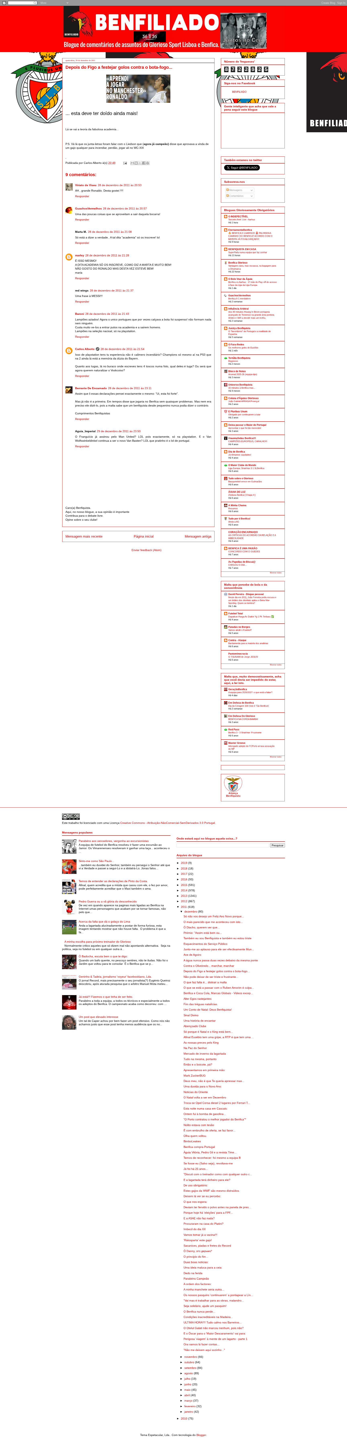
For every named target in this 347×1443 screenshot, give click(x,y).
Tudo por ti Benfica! (239, 518)
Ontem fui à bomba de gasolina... (205, 1114)
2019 (184, 862)
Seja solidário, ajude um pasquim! (205, 1306)
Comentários (236, 196)
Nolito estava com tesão (199, 1125)
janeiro (189, 1411)
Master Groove (236, 743)
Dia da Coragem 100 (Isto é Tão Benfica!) (248, 706)
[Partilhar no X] (140, 163)
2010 (184, 1418)
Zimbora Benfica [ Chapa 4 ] (241, 495)
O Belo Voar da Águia (240, 279)
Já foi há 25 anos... (196, 1168)
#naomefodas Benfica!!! (242, 438)
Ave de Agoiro (192, 954)
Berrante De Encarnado (91, 388)
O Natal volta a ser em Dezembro (205, 1097)
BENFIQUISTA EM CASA (242, 249)
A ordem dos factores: (197, 1284)
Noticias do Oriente (196, 1092)
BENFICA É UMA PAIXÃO (242, 548)
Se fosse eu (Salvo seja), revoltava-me (208, 1163)
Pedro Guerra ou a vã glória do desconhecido (108, 901)
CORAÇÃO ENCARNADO (243, 532)
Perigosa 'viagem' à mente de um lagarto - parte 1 (215, 1338)
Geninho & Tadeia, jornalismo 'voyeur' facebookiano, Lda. (115, 976)
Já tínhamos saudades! (239, 455)
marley (79, 255)
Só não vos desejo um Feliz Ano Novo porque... (214, 916)
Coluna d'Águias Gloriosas (243, 398)
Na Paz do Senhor (195, 1048)
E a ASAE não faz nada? (199, 1218)
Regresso (233, 361)
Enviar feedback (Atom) (146, 550)
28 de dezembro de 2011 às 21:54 (122, 349)
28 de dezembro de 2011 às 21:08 (110, 231)
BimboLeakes (192, 1141)
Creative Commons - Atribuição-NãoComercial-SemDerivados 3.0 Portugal (167, 822)
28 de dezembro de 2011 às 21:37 (112, 290)
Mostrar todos (276, 573)
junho (188, 1384)
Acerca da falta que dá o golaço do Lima (104, 921)
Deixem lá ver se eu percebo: (202, 1196)
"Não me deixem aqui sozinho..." (204, 1350)
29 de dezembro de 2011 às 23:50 (119, 431)
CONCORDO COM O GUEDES (244, 551)
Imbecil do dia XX (195, 1229)
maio (187, 1389)
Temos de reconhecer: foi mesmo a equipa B (212, 1157)
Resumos (233, 508)
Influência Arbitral (238, 308)
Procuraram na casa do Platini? (204, 1223)
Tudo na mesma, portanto (200, 1059)
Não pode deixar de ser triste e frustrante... (211, 976)
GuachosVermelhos (88, 208)
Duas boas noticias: (196, 1262)
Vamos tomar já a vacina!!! (200, 1234)
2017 (184, 873)
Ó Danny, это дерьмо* (198, 1251)
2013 (184, 895)
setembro (190, 1367)
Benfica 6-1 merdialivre (239, 298)
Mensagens (235, 190)
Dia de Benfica (236, 451)
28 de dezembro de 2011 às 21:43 (107, 313)
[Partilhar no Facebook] (144, 163)
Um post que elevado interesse (98, 1016)
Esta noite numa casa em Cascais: (206, 1108)
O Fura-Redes (236, 344)
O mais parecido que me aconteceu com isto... (213, 922)
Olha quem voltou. (195, 1135)
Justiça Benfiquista (239, 328)
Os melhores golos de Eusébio (243, 347)
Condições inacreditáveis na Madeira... (208, 1317)
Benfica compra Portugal (199, 1146)
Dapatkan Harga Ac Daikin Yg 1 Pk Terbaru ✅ (251, 616)
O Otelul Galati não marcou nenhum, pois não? (214, 1328)
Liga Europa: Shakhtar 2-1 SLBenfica (246, 468)
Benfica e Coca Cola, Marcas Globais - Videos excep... (218, 993)
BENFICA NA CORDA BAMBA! (243, 719)
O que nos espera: (195, 1201)
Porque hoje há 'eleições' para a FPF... (208, 1212)
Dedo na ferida (193, 1273)
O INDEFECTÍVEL (238, 216)
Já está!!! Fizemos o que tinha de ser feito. (106, 996)
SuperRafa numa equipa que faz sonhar (247, 252)
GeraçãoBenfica (237, 689)
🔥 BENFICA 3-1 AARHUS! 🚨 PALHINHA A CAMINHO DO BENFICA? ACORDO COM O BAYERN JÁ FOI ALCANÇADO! (250, 236)
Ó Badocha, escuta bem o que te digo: (103, 956)
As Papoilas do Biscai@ (242, 561)
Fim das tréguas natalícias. (201, 1004)
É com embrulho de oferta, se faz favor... (209, 1130)
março (188, 1400)
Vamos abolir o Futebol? (240, 630)
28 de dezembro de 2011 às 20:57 (125, 208)
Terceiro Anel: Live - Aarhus (241, 219)
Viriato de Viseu (86, 185)
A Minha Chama (237, 505)
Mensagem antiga (198, 536)
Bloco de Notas (237, 371)
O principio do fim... (196, 1256)
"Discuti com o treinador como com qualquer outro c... (218, 1174)
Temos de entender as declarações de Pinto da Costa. (113, 881)
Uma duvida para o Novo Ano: (203, 1086)
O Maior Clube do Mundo (242, 465)
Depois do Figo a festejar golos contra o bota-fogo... (217, 971)
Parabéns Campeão (196, 1278)
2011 (184, 906)
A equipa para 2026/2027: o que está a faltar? (250, 692)
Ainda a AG (233, 521)
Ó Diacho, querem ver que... (202, 927)
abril (187, 1395)
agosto (189, 1373)
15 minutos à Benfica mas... (241, 388)
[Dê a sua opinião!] (136, 163)
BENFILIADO (239, 91)
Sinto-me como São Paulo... (96, 861)
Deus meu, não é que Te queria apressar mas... (214, 1081)
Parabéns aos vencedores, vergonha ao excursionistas (114, 841)
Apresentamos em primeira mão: (204, 1070)
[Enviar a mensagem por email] (132, 163)
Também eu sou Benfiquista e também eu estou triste (217, 938)
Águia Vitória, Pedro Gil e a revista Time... (210, 1152)
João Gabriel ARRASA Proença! (243, 401)
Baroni (79, 313)
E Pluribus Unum (237, 411)
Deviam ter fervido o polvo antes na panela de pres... (217, 1207)
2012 (184, 901)
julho (187, 1378)
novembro (191, 1356)
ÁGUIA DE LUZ (236, 492)
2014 (184, 890)
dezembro (191, 911)
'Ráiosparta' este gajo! (198, 1240)
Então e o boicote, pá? (198, 1064)
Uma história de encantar (200, 1020)
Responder (82, 196)
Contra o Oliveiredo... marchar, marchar (209, 965)
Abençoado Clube (195, 1026)
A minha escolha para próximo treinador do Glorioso (97, 941)
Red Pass (233, 729)
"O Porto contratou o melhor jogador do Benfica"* (215, 1119)
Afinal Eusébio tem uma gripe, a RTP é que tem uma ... (219, 1037)
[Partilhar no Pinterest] (148, 163)
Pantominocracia (238, 653)
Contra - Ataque (237, 640)
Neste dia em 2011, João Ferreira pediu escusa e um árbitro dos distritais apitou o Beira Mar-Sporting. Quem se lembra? (252, 600)
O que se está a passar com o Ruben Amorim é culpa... (219, 987)
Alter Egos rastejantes (197, 998)
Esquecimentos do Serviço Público (205, 943)
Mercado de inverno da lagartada (205, 1053)
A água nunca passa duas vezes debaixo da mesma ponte (221, 960)
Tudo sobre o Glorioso (240, 478)
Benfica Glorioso (237, 262)
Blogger (201, 1435)
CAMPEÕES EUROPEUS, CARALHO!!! (247, 441)
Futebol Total (235, 613)
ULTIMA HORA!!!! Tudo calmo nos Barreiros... (213, 1322)
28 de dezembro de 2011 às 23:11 (130, 388)
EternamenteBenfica (240, 230)
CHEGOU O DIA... (237, 565)
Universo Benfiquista (240, 384)
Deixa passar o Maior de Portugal (247, 425)
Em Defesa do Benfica (241, 702)
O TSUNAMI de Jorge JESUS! (243, 657)
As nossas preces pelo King (201, 1042)
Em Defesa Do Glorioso (241, 716)
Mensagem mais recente (83, 536)
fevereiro (190, 1406)
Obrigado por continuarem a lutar (244, 414)
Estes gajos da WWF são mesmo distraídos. (212, 1190)
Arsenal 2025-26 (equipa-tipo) (242, 374)
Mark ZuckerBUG (195, 1075)
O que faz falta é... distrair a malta (205, 982)
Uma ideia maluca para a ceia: (203, 1267)
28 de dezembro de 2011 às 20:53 (120, 185)
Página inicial (144, 536)
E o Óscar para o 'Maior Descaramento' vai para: (215, 1333)
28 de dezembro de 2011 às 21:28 (107, 255)
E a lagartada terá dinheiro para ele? (207, 1179)
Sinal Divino (191, 1015)
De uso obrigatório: (196, 1185)
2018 (184, 868)
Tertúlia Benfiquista (239, 358)
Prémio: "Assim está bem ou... (203, 932)
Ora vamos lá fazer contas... (201, 1344)
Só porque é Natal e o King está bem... (208, 1031)
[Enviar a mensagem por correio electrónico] (125, 162)
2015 (184, 885)
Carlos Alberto (85, 349)
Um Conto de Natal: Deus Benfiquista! (208, 1009)
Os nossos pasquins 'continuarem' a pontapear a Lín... (218, 1295)
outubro (189, 1362)
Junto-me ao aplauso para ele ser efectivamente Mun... (219, 949)
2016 (184, 879)
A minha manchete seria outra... (204, 1289)
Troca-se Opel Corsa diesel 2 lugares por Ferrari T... (217, 1102)
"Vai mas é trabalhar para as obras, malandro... (214, 1300)
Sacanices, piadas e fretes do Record (207, 1245)
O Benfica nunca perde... (199, 1311)
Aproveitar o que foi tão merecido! (244, 428)
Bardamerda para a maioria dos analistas (248, 643)
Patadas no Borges (239, 627)
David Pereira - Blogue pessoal (246, 594)
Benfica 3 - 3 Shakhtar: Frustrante (244, 732)
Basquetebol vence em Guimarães (245, 481)
